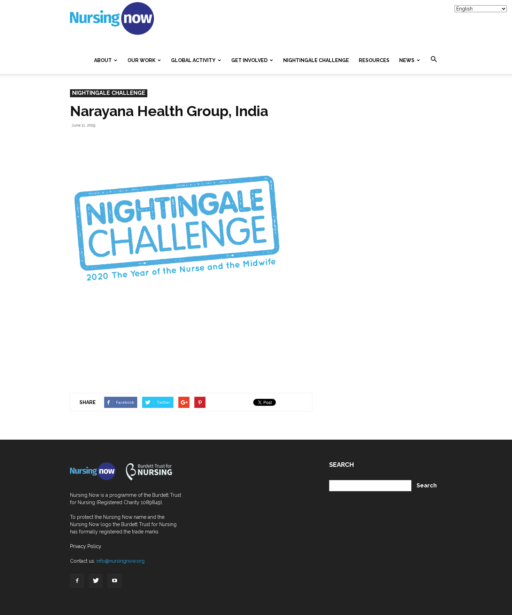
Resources (374, 60)
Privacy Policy (85, 546)
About (103, 60)
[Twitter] (96, 581)
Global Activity (193, 60)
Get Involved (249, 60)
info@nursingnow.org (120, 561)
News (406, 60)
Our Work (141, 60)
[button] (433, 59)
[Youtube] (115, 581)
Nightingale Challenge (316, 60)
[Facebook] (77, 581)
